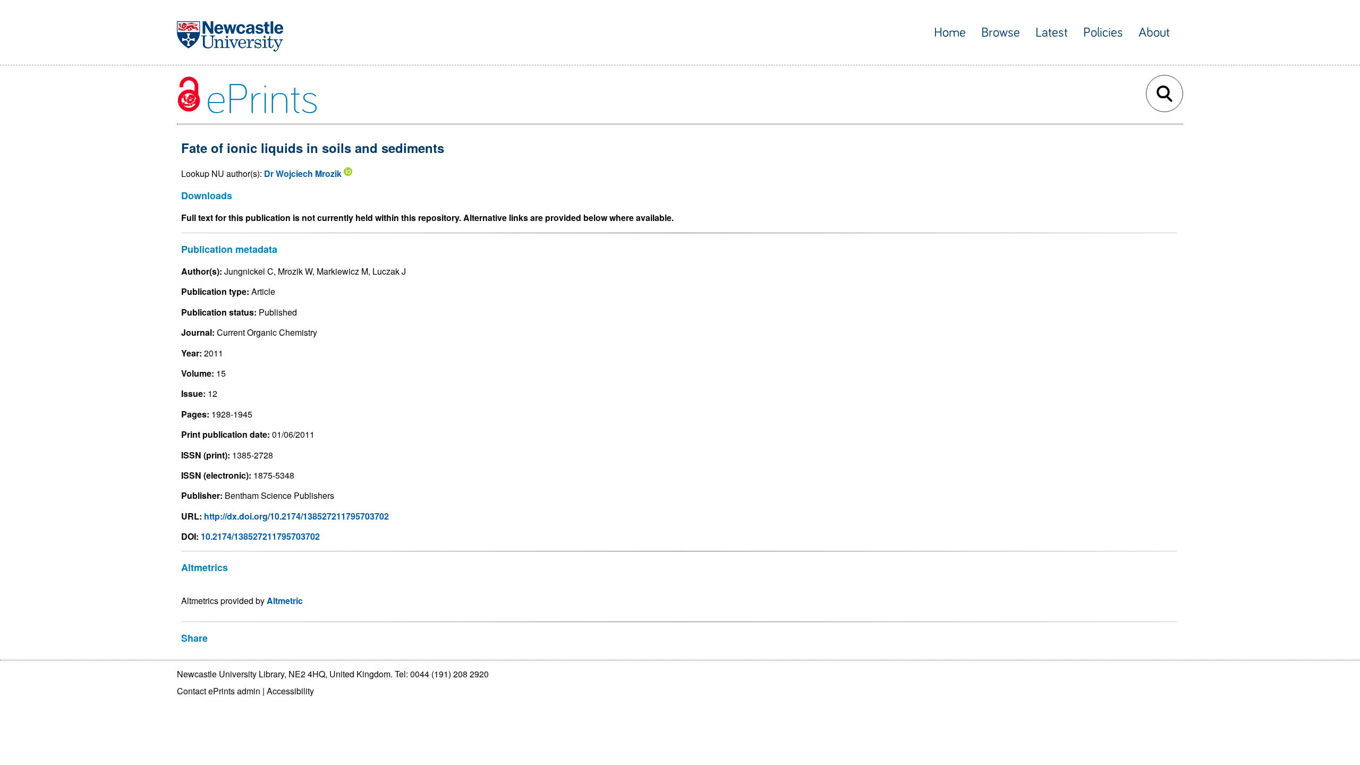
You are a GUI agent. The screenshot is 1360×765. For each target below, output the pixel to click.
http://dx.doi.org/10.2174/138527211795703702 (296, 516)
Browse (1000, 32)
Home (950, 32)
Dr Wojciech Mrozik (303, 173)
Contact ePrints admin (218, 691)
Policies (1103, 32)
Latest (1051, 32)
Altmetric (285, 600)
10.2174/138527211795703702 (260, 536)
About (1154, 32)
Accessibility (290, 691)
